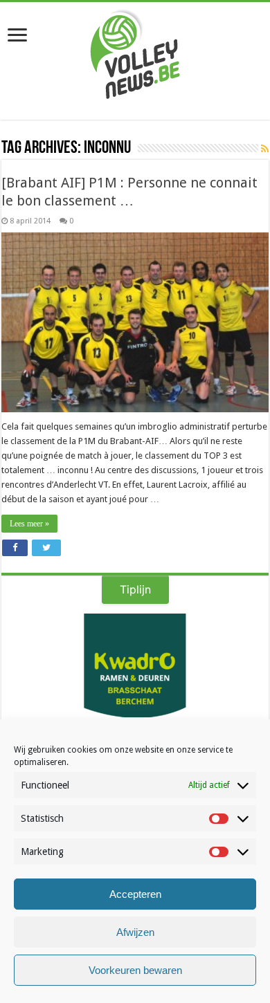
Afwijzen (135, 932)
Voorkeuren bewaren (135, 970)
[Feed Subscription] (265, 148)
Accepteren (135, 894)
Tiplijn (135, 589)
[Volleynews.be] (135, 51)
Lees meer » (29, 523)
